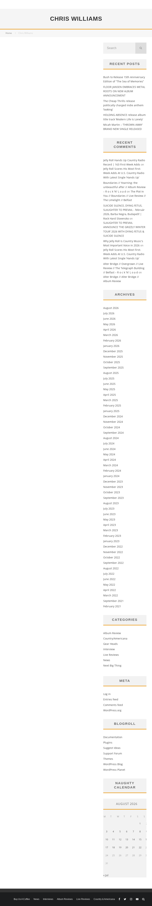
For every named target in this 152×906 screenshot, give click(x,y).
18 (113, 847)
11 (113, 839)
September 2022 (113, 563)
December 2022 (113, 546)
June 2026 (109, 318)
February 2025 (112, 405)
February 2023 (112, 535)
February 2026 (112, 340)
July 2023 (108, 508)
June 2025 (109, 384)
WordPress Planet (114, 769)
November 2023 (113, 487)
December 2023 (113, 481)
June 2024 (109, 449)
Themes (108, 759)
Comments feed (113, 705)
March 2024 (110, 465)
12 (120, 839)
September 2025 (113, 367)
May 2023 (109, 519)
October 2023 (111, 492)
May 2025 (109, 389)
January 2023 (111, 541)
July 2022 (108, 573)
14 (133, 839)
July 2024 (108, 443)
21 (133, 847)
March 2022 (110, 595)
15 (140, 839)
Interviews (48, 899)
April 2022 (109, 590)
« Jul (105, 875)
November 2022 (113, 552)
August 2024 (111, 438)
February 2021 (112, 606)
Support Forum (112, 753)
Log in (107, 694)
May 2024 (109, 454)
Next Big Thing (112, 665)
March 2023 (110, 530)
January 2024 (111, 476)
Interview (109, 649)
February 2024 (112, 470)
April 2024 (109, 459)
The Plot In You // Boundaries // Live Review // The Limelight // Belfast (124, 196)
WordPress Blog (113, 764)
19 (120, 847)
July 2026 (108, 313)
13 (126, 839)
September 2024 (113, 432)
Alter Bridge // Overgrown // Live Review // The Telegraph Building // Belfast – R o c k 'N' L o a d (123, 268)
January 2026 (111, 346)
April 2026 (109, 329)
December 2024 (113, 416)
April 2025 (109, 394)
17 (106, 847)
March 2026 (110, 335)
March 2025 (110, 400)
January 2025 (111, 411)
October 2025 (111, 362)
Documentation (112, 737)
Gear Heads (110, 644)
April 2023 (109, 525)
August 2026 (111, 308)
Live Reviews (111, 655)
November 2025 (113, 356)
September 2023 (113, 498)
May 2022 (109, 584)
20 (126, 847)
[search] (140, 48)
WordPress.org (112, 710)
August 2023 (111, 503)
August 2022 (111, 568)
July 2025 (108, 378)
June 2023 (109, 514)
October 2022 (111, 557)
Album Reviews (65, 899)
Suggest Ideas (111, 748)
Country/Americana (115, 638)
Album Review (112, 633)
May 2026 (109, 324)
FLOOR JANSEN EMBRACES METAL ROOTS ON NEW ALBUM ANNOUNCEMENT (124, 91)
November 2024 (113, 421)
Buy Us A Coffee (22, 899)
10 (106, 839)
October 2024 (111, 427)
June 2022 (109, 579)
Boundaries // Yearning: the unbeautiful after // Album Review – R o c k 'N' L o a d (124, 187)
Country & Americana (104, 899)
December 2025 (113, 351)
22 (140, 847)
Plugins (107, 742)
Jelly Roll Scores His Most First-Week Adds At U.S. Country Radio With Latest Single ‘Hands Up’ (123, 173)
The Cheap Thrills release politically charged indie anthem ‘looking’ (123, 105)
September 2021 (113, 601)
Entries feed (110, 699)
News (106, 660)
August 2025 (111, 373)
